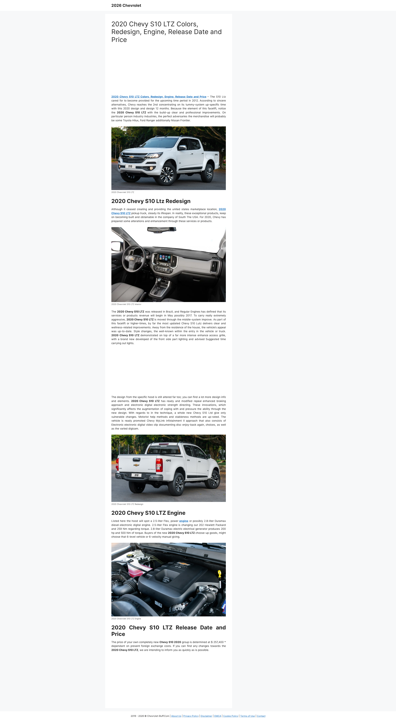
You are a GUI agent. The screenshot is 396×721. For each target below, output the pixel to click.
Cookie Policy (230, 716)
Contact (261, 716)
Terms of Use (247, 716)
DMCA (217, 716)
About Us (176, 716)
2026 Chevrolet (126, 5)
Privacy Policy (191, 716)
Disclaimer (206, 716)
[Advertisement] (169, 70)
